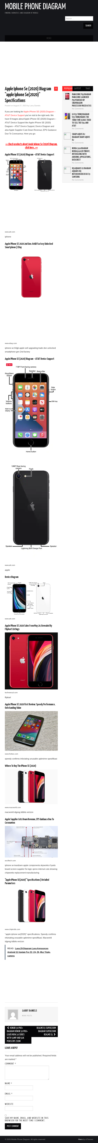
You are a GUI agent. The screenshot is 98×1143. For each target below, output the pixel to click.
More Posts (27, 1016)
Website (9, 1104)
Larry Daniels (35, 106)
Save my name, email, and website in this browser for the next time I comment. (27, 1119)
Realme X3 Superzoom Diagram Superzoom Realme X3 (46, 1031)
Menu (49, 38)
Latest (77, 88)
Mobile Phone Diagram (35, 7)
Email (9, 1094)
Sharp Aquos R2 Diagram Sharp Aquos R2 (81, 137)
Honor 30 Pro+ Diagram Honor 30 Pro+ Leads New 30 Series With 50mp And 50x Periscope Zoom (17, 1035)
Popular (68, 88)
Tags (88, 88)
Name (8, 1083)
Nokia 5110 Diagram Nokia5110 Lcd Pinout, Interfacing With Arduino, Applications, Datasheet (81, 154)
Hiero (80, 1139)
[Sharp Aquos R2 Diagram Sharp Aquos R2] (67, 136)
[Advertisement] (49, 64)
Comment (10, 1064)
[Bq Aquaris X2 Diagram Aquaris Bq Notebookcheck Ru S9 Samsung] (67, 170)
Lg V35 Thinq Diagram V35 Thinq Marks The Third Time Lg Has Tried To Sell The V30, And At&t (81, 120)
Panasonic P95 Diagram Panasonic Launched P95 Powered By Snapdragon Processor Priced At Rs (81, 100)
